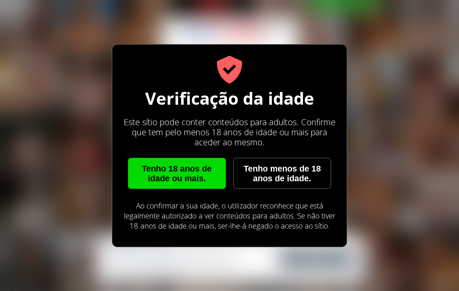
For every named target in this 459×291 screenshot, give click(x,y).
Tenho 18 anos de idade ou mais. (177, 173)
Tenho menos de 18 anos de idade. (282, 173)
